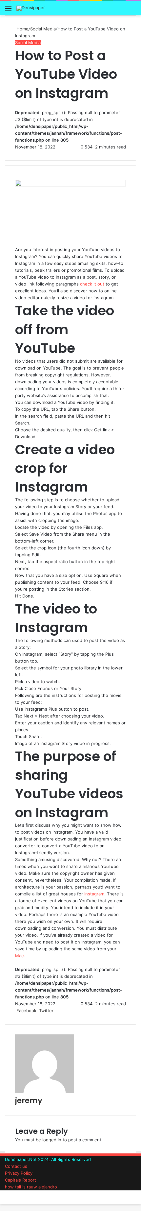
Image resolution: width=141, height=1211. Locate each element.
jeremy (28, 1100)
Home (22, 28)
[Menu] (8, 10)
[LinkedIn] (55, 1010)
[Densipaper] (30, 8)
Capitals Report (20, 1180)
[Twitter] (2, 1193)
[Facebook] (0, 1193)
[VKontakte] (60, 1010)
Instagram (94, 893)
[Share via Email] (62, 1010)
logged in (51, 1139)
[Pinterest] (58, 1010)
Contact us (16, 1166)
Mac (19, 955)
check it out (92, 283)
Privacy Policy (18, 1173)
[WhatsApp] (3, 1193)
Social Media (43, 28)
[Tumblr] (56, 1010)
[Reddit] (59, 1010)
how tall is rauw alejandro (31, 1186)
